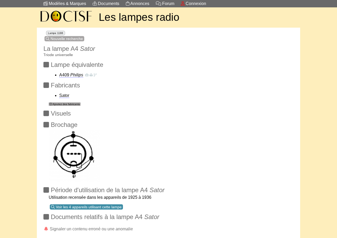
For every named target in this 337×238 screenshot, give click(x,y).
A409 (71, 75)
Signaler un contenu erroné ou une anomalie (91, 229)
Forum (167, 3)
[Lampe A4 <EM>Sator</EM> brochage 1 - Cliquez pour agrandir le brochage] (74, 154)
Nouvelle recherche (66, 39)
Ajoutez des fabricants (66, 104)
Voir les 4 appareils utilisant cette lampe (88, 207)
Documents (108, 3)
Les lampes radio (139, 17)
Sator (64, 95)
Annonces (139, 3)
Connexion (195, 3)
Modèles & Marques (67, 3)
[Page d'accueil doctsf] (65, 22)
